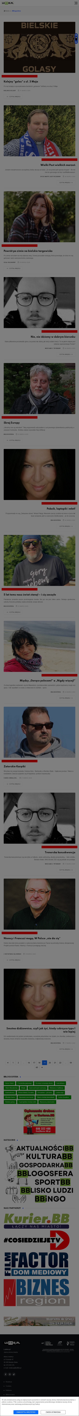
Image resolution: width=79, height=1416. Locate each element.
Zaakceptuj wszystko (25, 1412)
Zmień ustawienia (53, 1412)
